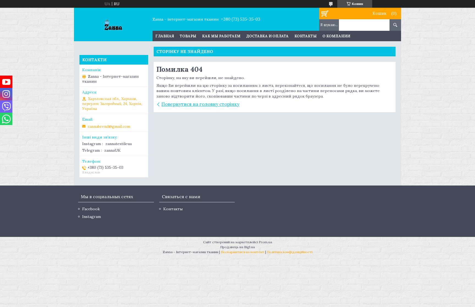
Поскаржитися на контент (242, 252)
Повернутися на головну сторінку (200, 104)
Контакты (305, 36)
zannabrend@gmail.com (108, 126)
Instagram (91, 216)
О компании (336, 36)
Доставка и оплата (267, 36)
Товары (188, 36)
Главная (164, 36)
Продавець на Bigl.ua (237, 247)
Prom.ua (265, 242)
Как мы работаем (221, 36)
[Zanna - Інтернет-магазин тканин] (113, 24)
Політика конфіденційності (290, 252)
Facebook (91, 208)
